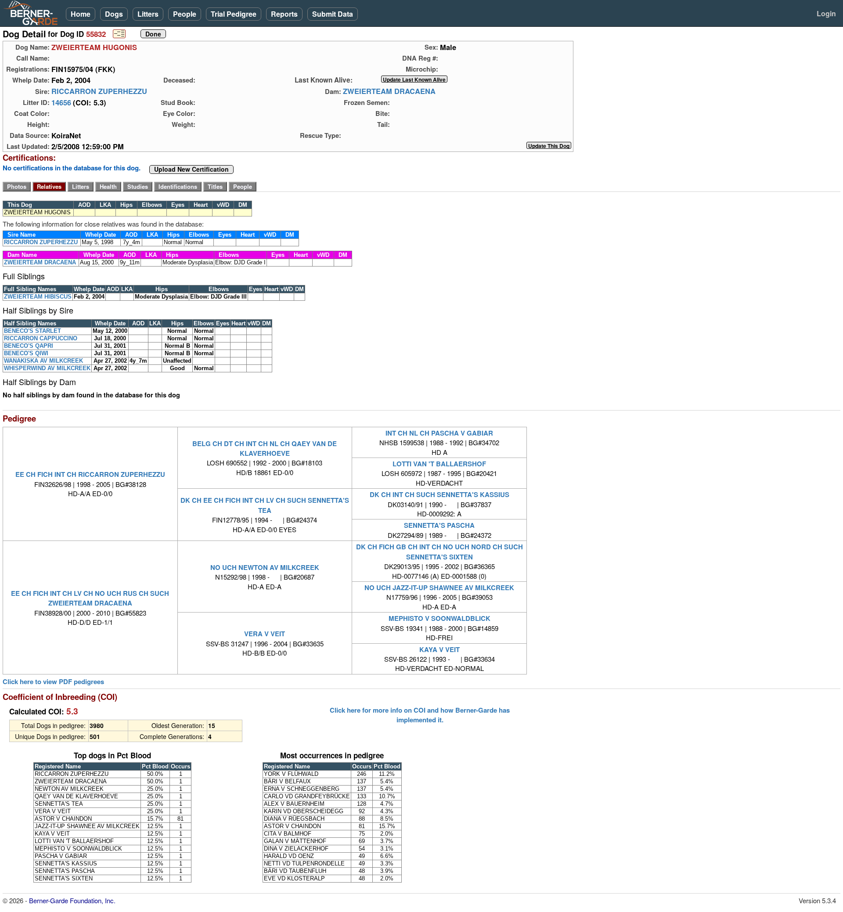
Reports (284, 14)
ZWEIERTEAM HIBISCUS (38, 296)
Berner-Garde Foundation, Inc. (72, 900)
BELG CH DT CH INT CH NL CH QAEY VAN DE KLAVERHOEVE (264, 448)
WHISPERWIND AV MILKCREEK (47, 368)
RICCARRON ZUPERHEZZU (99, 91)
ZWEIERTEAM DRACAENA (389, 91)
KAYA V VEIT (439, 649)
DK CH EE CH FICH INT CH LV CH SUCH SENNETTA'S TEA (264, 505)
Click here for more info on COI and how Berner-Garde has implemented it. (420, 715)
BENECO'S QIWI (26, 353)
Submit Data (332, 14)
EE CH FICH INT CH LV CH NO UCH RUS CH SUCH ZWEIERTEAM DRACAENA (90, 598)
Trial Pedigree (233, 14)
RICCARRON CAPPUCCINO (40, 338)
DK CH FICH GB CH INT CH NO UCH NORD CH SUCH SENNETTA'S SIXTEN (439, 551)
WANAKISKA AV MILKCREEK (43, 360)
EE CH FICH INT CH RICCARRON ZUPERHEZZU (90, 474)
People (184, 14)
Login (826, 13)
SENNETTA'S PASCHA (439, 525)
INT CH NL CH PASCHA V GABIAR (439, 433)
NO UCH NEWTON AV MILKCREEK (264, 567)
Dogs (114, 14)
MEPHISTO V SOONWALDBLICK (439, 618)
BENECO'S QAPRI (28, 345)
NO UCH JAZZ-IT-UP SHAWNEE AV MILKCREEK (439, 587)
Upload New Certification (191, 169)
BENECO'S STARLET (32, 331)
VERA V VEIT (264, 633)
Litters (148, 14)
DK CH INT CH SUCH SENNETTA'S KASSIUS (439, 494)
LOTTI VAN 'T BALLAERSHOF (439, 464)
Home (80, 14)
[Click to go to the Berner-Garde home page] (33, 12)
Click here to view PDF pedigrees (53, 681)
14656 (61, 102)
